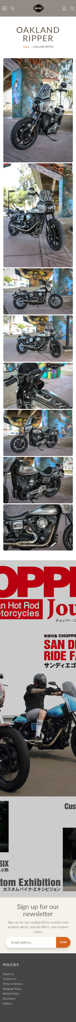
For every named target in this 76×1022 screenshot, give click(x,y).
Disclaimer (9, 998)
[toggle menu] (4, 8)
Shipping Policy (12, 988)
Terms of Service (13, 983)
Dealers (7, 1003)
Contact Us (9, 978)
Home (26, 46)
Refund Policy (11, 993)
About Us (8, 974)
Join (63, 942)
